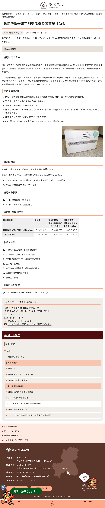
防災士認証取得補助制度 (18, 409)
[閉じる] (3, 487)
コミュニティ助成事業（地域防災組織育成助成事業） (29, 415)
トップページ (19, 14)
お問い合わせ (41, 488)
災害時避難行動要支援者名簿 (20, 374)
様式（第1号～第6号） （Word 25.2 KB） (25, 293)
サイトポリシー (10, 426)
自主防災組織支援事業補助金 (20, 392)
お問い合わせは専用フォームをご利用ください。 (29, 324)
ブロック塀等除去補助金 (18, 398)
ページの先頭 (87, 501)
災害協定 (12, 368)
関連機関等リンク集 (13, 436)
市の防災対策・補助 (70, 14)
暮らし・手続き (34, 14)
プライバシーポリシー (13, 431)
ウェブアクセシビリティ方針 (16, 440)
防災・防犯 (47, 14)
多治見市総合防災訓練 (17, 380)
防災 (57, 14)
